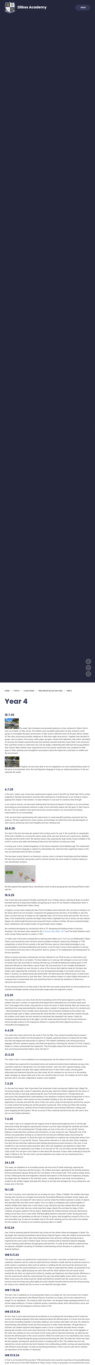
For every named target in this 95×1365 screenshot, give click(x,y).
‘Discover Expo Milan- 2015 (54, 931)
